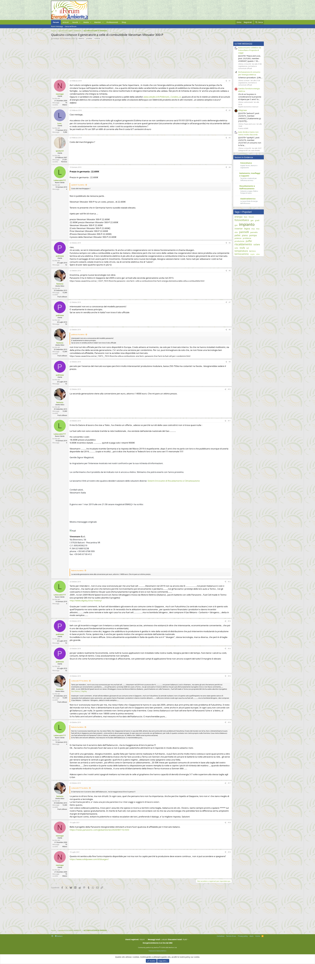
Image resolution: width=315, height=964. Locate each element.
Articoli (66, 22)
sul (247, 248)
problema (247, 238)
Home (257, 936)
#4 (230, 167)
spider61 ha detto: (78, 185)
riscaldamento (243, 244)
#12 (229, 582)
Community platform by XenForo (157, 947)
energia (238, 216)
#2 (230, 110)
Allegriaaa (242, 110)
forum (251, 217)
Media (86, 22)
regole (252, 254)
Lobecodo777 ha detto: (79, 681)
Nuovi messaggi (57, 26)
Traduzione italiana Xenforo (157, 951)
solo (236, 248)
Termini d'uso (231, 936)
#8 (230, 330)
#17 (229, 783)
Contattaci (220, 936)
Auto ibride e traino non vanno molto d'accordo (248, 133)
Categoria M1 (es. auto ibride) (249, 150)
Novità (75, 22)
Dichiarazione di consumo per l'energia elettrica (249, 73)
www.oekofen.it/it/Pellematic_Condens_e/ (162, 96)
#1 (230, 81)
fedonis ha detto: (77, 570)
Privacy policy (243, 936)
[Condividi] (226, 80)
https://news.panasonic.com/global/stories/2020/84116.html (99, 829)
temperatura (241, 250)
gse (236, 225)
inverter (239, 228)
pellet (237, 235)
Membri (97, 22)
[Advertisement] (125, 58)
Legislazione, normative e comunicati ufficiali (247, 67)
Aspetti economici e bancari (248, 107)
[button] (80, 22)
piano (245, 235)
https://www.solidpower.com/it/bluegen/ (89, 859)
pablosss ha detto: (78, 334)
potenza (238, 238)
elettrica (81, 38)
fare (245, 217)
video (258, 254)
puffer (249, 240)
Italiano (60, 936)
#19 (229, 852)
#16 (229, 722)
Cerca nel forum (70, 26)
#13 (229, 621)
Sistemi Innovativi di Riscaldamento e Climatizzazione (174, 480)
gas (252, 220)
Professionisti (112, 22)
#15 (229, 676)
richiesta (97, 38)
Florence (64, 162)
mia (253, 228)
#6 (230, 271)
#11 (229, 421)
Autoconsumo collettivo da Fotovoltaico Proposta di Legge (249, 50)
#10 (229, 389)
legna (247, 228)
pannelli (244, 232)
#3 (230, 138)
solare (256, 244)
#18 (229, 822)
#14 (229, 649)
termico (252, 251)
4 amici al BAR (243, 128)
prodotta (89, 38)
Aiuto (251, 936)
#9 (230, 362)
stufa (242, 247)
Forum (56, 22)
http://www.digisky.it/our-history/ (86, 600)
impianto (247, 224)
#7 (230, 302)
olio (236, 232)
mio (257, 228)
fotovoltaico (242, 220)
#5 (230, 243)
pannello (254, 232)
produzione (239, 241)
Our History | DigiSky (79, 691)
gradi (257, 220)
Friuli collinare (62, 297)
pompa (253, 235)
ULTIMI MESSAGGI (243, 43)
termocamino (242, 253)
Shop (124, 22)
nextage (56, 38)
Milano (64, 105)
